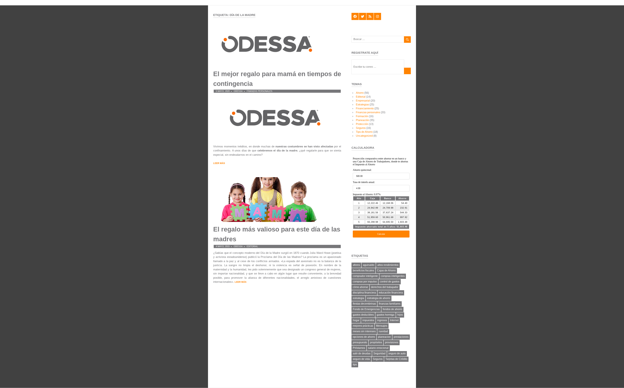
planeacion (384, 336)
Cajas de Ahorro (386, 270)
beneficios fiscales (363, 270)
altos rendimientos (387, 265)
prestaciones (401, 336)
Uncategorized (364, 135)
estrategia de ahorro (378, 298)
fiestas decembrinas (364, 303)
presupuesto (360, 342)
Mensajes (381, 325)
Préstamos (359, 348)
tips (355, 364)
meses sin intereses (364, 331)
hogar (356, 320)
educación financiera (391, 292)
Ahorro (360, 92)
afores (356, 265)
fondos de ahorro (392, 309)
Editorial (252, 246)
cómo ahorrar (360, 287)
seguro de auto (397, 353)
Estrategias (362, 104)
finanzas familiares (389, 303)
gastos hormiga (385, 314)
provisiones (391, 342)
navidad (383, 331)
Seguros (361, 128)
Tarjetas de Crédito (396, 359)
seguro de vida (361, 359)
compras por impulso (365, 281)
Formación (362, 116)
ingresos (382, 320)
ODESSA (238, 91)
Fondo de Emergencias (366, 309)
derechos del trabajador (384, 287)
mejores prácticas (363, 325)
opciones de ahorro (364, 336)
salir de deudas (361, 353)
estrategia (358, 298)
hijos (400, 314)
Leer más (219, 163)
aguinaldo (368, 265)
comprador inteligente (365, 276)
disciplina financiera (364, 292)
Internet (394, 320)
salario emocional (378, 348)
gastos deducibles (363, 314)
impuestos (368, 320)
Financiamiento (365, 108)
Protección (362, 124)
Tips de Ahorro (364, 131)
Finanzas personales (259, 91)
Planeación (362, 120)
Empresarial (363, 100)
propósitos (376, 342)
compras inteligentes (393, 276)
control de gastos (389, 281)
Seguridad (379, 353)
